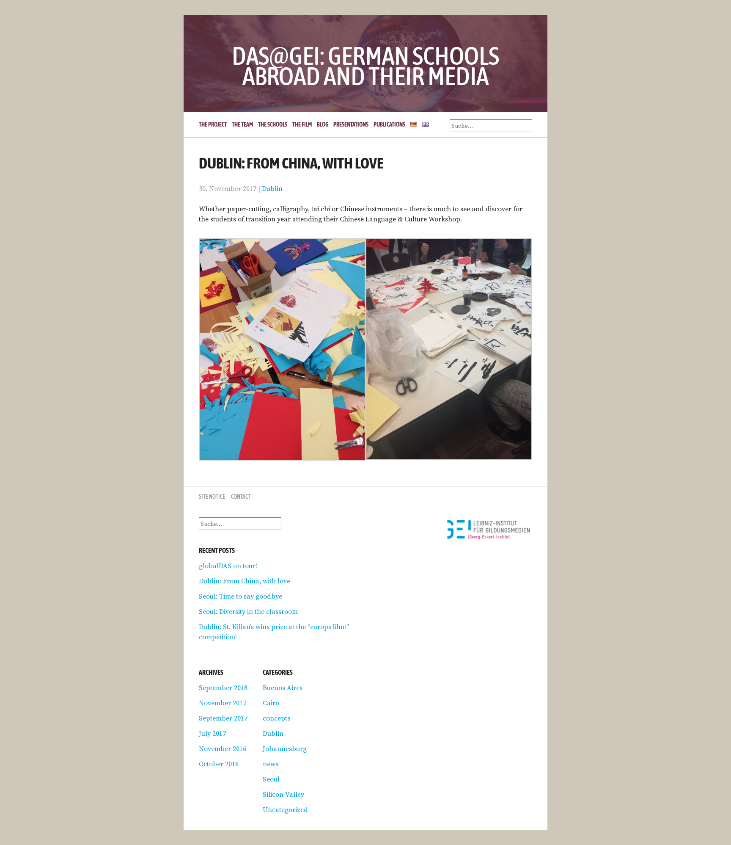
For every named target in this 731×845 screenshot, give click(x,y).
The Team (242, 124)
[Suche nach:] (240, 523)
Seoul (271, 779)
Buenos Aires (282, 687)
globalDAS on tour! (228, 565)
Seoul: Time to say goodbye (240, 596)
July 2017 (212, 733)
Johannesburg (285, 748)
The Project (213, 124)
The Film (302, 124)
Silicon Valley (283, 794)
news (270, 763)
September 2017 (223, 718)
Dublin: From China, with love (244, 580)
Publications (389, 124)
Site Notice (212, 496)
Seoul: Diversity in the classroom (248, 611)
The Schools (272, 124)
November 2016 (222, 748)
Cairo (271, 702)
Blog (322, 124)
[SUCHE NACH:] (491, 125)
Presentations (350, 124)
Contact (240, 496)
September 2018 (223, 687)
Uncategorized (285, 809)
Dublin (272, 188)
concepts (276, 718)
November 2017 (222, 702)
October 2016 (219, 763)
